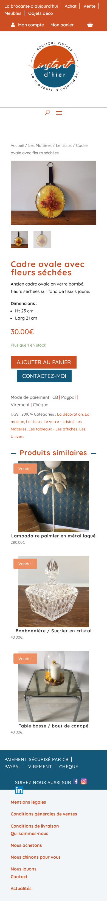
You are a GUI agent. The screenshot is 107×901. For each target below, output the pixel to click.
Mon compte (29, 25)
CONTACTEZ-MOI (44, 375)
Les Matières (40, 145)
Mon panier (62, 25)
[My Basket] (90, 24)
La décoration (70, 414)
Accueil (17, 145)
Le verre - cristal (59, 421)
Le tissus (64, 145)
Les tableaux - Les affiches (53, 429)
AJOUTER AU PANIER (44, 362)
